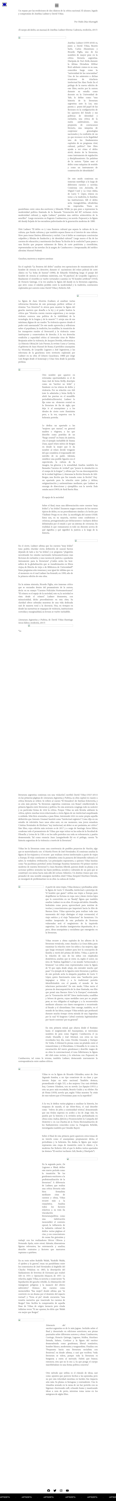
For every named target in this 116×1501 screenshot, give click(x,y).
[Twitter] (55, 1490)
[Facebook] (49, 1490)
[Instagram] (61, 1490)
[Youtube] (67, 1490)
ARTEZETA (8, 1497)
